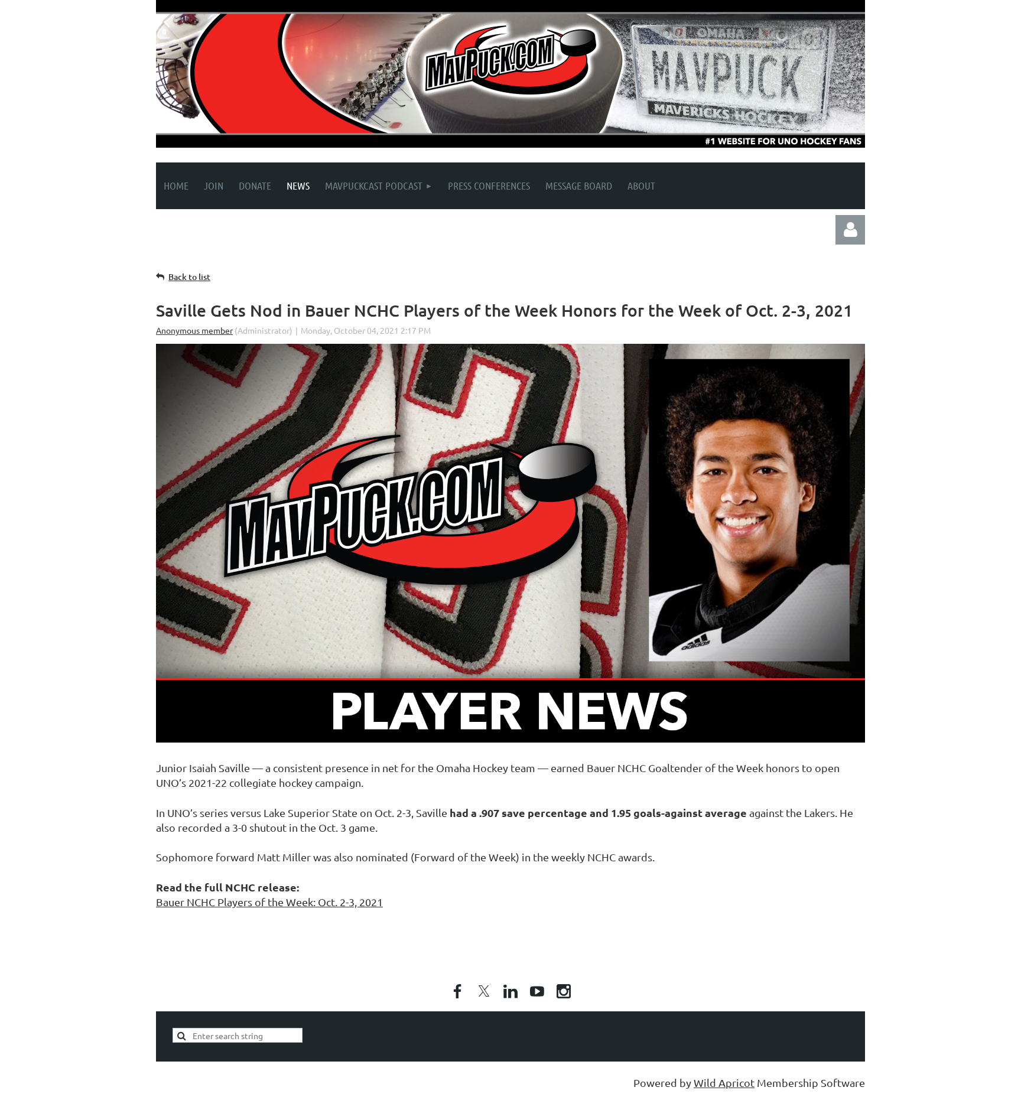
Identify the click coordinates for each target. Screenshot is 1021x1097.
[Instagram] (563, 991)
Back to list (189, 276)
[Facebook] (457, 991)
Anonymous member (194, 330)
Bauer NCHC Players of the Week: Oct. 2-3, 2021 (269, 902)
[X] (484, 991)
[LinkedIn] (510, 991)
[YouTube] (537, 991)
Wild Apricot (724, 1082)
